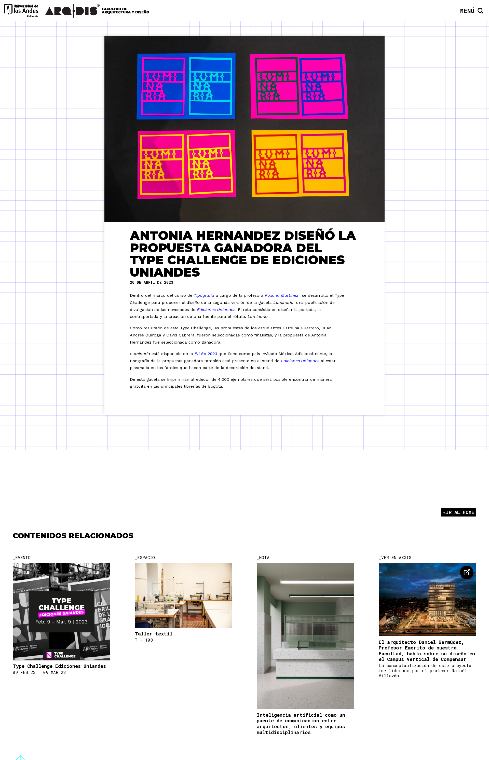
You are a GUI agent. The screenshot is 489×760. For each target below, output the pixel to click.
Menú (467, 11)
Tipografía (204, 295)
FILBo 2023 (206, 353)
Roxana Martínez (282, 295)
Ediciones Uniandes (216, 309)
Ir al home (460, 512)
